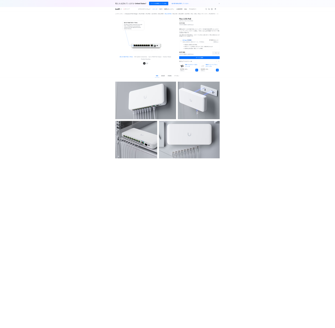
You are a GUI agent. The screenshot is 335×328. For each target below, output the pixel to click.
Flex (192, 13)
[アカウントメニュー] (211, 9)
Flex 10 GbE (141, 13)
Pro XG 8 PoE (212, 13)
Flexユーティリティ (203, 13)
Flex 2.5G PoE (168, 13)
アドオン (176, 75)
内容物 (169, 75)
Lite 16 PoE (154, 13)
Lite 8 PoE (187, 13)
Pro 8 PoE (148, 13)
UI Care (185, 40)
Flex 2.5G (175, 13)
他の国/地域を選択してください (180, 3)
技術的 (163, 75)
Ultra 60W (181, 13)
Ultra (195, 13)
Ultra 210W (160, 13)
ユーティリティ (119, 13)
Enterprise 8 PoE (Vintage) (131, 13)
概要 (157, 75)
